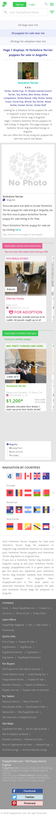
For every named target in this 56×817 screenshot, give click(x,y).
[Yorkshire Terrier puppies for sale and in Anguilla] (10, 509)
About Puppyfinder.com (23, 608)
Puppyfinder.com (10, 767)
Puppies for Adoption (35, 684)
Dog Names (8, 657)
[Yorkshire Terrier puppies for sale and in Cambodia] (46, 526)
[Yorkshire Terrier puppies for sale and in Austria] (28, 492)
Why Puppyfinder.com (28, 712)
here (18, 229)
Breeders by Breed (11, 739)
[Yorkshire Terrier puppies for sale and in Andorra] (19, 492)
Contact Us (44, 608)
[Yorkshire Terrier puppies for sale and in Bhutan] (28, 526)
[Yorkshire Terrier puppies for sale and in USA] (19, 476)
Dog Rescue (26, 646)
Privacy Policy (39, 613)
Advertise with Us (10, 701)
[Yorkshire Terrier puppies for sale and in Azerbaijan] (37, 492)
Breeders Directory (11, 684)
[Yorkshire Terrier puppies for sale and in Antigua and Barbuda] (19, 509)
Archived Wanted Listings (35, 749)
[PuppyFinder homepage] (4, 4)
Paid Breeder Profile (35, 706)
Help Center (42, 624)
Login (32, 4)
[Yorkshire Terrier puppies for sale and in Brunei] (37, 526)
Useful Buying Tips (37, 674)
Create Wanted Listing (13, 674)
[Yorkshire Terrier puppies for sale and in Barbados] (46, 509)
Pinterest (30, 803)
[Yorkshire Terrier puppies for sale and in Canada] (28, 476)
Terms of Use (22, 613)
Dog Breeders (9, 646)
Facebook (30, 791)
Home (5, 608)
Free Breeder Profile (12, 706)
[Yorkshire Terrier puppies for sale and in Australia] (46, 476)
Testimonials (8, 630)
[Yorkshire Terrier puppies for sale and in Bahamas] (37, 509)
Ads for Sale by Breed (36, 728)
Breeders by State (33, 739)
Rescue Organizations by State (17, 744)
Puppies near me (10, 689)
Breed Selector (27, 775)
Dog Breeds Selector (12, 652)
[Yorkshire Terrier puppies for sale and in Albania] (10, 492)
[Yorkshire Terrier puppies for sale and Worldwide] (10, 476)
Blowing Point (15, 448)
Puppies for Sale (26, 641)
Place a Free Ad (30, 701)
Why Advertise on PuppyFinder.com (19, 717)
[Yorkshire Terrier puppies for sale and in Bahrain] (19, 526)
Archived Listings (10, 749)
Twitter (29, 797)
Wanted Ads (8, 712)
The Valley (14, 455)
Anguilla (13, 444)
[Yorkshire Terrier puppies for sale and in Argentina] (28, 509)
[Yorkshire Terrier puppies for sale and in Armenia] (10, 526)
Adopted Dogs (43, 744)
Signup (20, 4)
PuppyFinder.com (12, 761)
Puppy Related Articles (13, 679)
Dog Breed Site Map (12, 728)
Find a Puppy (8, 641)
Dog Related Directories (29, 657)
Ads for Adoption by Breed (15, 734)
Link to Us (7, 613)
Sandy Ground (16, 451)
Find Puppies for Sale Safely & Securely (21, 669)
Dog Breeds (32, 652)
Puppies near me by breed (36, 689)
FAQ (30, 624)
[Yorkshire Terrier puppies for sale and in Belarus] (46, 492)
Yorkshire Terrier (13, 196)
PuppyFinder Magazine (13, 624)
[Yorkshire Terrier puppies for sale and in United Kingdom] (37, 476)
